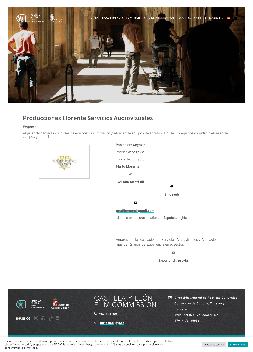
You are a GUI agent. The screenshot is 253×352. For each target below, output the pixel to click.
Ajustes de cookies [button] (214, 344)
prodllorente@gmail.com (135, 210)
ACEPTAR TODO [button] (238, 344)
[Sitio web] (171, 186)
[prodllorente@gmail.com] (135, 202)
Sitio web (171, 194)
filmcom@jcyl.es (112, 323)
